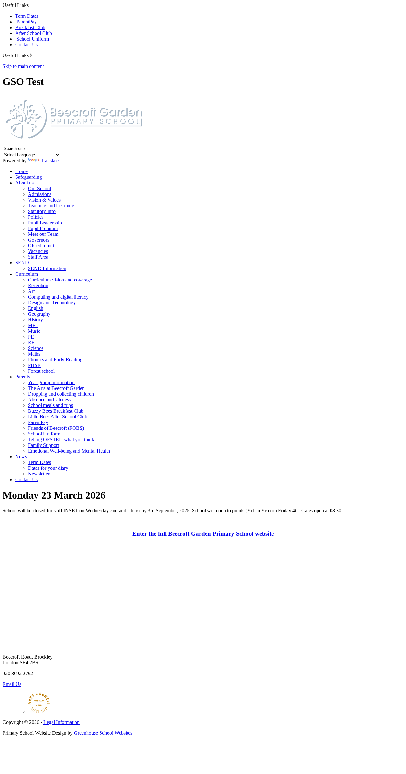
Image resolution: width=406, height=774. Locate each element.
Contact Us (26, 44)
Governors (38, 239)
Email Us (12, 684)
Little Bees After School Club (57, 416)
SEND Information (47, 268)
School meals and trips (50, 405)
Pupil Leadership (45, 222)
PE (31, 336)
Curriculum (26, 274)
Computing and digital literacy (58, 297)
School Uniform (32, 39)
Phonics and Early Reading (55, 359)
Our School (39, 188)
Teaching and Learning (51, 205)
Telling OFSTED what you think (61, 439)
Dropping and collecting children (61, 394)
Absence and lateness (49, 399)
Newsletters (39, 473)
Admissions (39, 194)
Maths (34, 354)
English (35, 308)
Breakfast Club (30, 27)
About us (24, 182)
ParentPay (26, 21)
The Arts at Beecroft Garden (56, 388)
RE (31, 342)
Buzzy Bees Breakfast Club (55, 411)
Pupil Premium (43, 228)
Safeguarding (28, 177)
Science (35, 348)
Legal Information (61, 722)
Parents (22, 376)
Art (31, 291)
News (21, 456)
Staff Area (38, 257)
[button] (31, 55)
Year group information (51, 382)
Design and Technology (52, 302)
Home (21, 171)
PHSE (34, 365)
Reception (38, 285)
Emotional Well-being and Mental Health (69, 451)
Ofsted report (41, 245)
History (35, 319)
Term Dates (26, 16)
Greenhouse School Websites (103, 733)
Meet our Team (43, 234)
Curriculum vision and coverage (60, 279)
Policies (35, 217)
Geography (39, 314)
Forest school (41, 371)
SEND (22, 262)
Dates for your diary (48, 468)
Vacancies (38, 251)
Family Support (43, 445)
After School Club (33, 33)
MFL (33, 325)
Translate (50, 160)
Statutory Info (42, 211)
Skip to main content (23, 66)
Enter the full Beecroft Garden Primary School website (203, 533)
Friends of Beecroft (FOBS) (56, 428)
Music (34, 331)
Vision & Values (44, 200)
